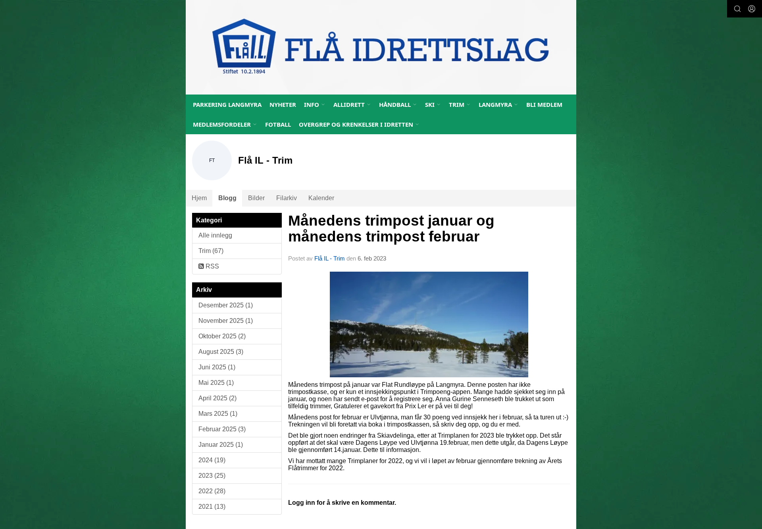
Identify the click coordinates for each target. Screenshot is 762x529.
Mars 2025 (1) (217, 413)
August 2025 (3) (220, 351)
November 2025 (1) (225, 320)
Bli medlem (544, 104)
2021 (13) (211, 506)
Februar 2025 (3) (222, 429)
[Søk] (737, 9)
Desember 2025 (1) (225, 305)
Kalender (321, 198)
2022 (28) (211, 491)
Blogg (227, 198)
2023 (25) (211, 475)
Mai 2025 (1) (216, 382)
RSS (211, 266)
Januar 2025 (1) (220, 444)
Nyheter (282, 104)
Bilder (256, 198)
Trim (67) (210, 250)
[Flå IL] (381, 47)
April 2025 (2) (217, 398)
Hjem (199, 198)
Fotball (278, 124)
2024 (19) (211, 460)
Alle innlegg (215, 235)
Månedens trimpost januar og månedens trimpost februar (391, 228)
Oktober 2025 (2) (222, 336)
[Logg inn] (752, 9)
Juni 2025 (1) (216, 367)
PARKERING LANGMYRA (227, 104)
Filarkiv (286, 198)
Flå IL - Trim (329, 258)
